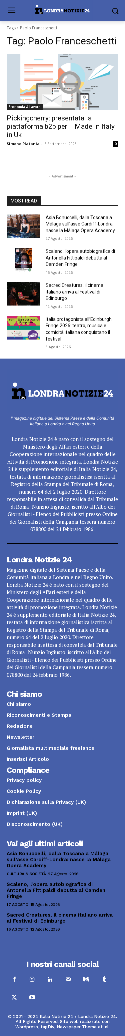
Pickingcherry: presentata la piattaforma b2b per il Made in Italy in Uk (61, 126)
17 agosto (17, 988)
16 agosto (17, 1012)
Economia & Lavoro (25, 106)
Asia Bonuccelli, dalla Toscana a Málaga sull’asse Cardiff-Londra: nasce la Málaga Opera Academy (80, 307)
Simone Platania (23, 143)
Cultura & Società (26, 957)
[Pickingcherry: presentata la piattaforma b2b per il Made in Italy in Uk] (62, 82)
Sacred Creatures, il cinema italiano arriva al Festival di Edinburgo (74, 375)
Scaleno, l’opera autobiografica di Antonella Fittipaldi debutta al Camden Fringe (80, 341)
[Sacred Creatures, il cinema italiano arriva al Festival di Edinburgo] (23, 377)
